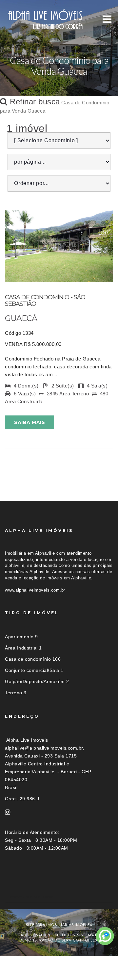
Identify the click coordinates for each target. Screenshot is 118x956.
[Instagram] (7, 812)
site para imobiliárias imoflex (59, 924)
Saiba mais (29, 422)
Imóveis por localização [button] (31, 897)
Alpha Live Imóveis (27, 740)
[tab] (59, 896)
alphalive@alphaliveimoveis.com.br (44, 748)
